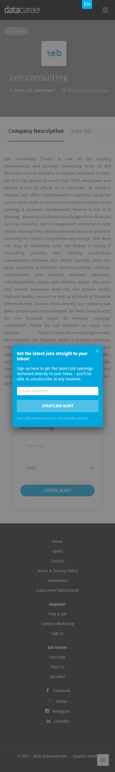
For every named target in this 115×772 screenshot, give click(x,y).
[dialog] (57, 386)
